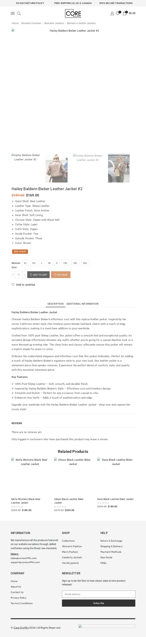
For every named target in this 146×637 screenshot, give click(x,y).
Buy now (62, 274)
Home (15, 23)
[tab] (55, 303)
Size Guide (106, 557)
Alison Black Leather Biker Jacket (69, 501)
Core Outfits (21, 627)
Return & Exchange (111, 540)
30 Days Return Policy (30, 3)
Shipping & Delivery (111, 546)
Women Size (16, 265)
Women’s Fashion (31, 23)
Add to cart (40, 274)
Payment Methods (110, 551)
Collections (68, 540)
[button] (13, 13)
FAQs (103, 562)
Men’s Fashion (70, 551)
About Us (16, 586)
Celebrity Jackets (72, 557)
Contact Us (17, 592)
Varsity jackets (70, 562)
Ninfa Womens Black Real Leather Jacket (25, 501)
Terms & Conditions (22, 603)
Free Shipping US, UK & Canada (73, 3)
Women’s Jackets (54, 23)
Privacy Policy (18, 597)
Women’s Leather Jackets (81, 23)
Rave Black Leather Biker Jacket (115, 499)
